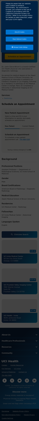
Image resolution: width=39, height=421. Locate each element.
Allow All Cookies (19, 32)
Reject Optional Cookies (19, 39)
